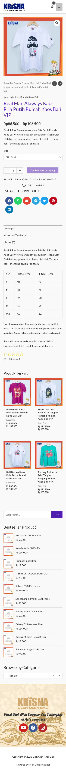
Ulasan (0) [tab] (9, 242)
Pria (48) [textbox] (30, 675)
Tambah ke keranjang (42, 170)
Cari (57, 514)
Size (6, 150)
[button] (57, 23)
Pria (43, 83)
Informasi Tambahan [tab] (15, 235)
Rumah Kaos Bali (31, 83)
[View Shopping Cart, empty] (52, 6)
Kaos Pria (9, 96)
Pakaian (17, 83)
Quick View (17, 403)
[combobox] (33, 676)
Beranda (8, 83)
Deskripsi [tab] (9, 228)
